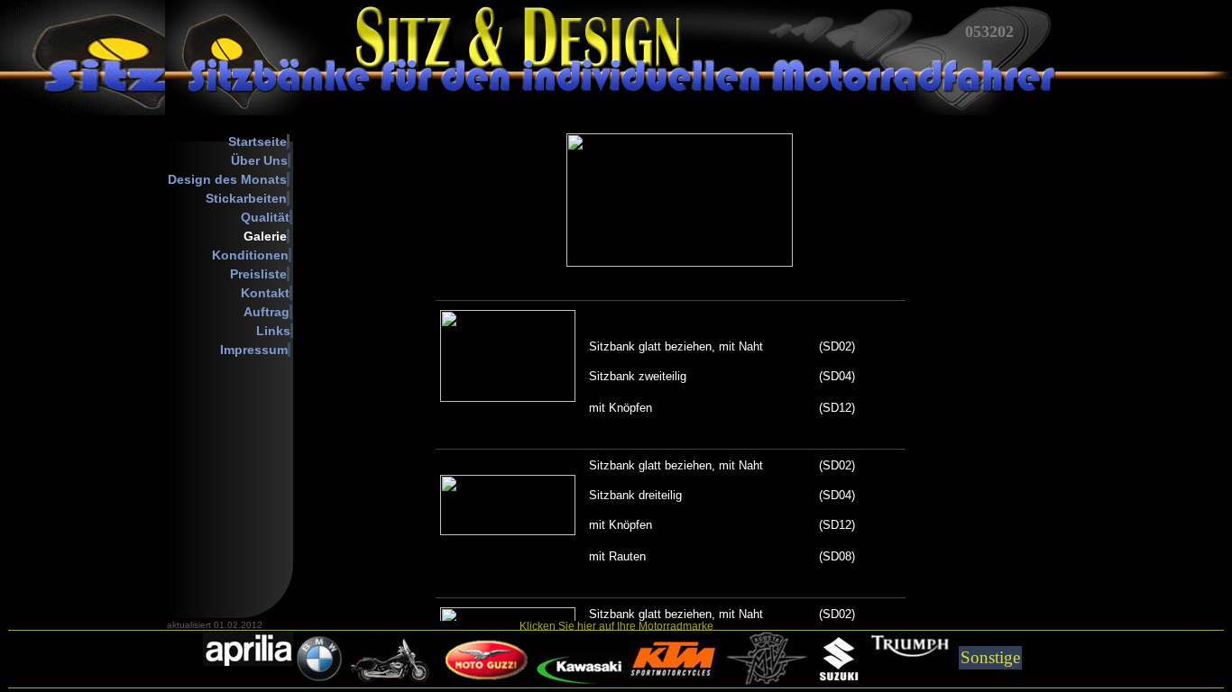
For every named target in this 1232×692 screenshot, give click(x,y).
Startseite (257, 141)
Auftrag (267, 312)
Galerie (265, 236)
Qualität (265, 217)
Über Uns (259, 160)
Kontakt (265, 293)
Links (273, 330)
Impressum (254, 349)
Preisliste (258, 274)
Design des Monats (227, 179)
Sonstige (990, 657)
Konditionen (250, 255)
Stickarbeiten (246, 198)
